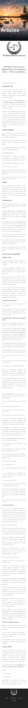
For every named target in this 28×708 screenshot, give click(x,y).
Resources (13, 698)
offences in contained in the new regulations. (13, 666)
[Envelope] (24, 705)
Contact (14, 700)
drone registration (19, 100)
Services (21, 698)
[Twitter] (20, 705)
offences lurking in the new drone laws (13, 102)
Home (6, 698)
